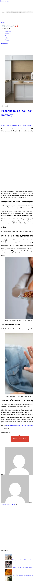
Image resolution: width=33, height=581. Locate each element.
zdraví (29, 125)
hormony (8, 125)
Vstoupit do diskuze (20, 439)
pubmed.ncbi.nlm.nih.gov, (14, 425)
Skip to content (4, 1)
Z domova (8, 34)
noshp (20, 125)
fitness (3, 125)
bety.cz (24, 425)
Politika (7, 40)
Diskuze (6, 432)
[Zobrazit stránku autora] (16, 504)
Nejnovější (8, 31)
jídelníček (15, 125)
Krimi (6, 38)
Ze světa (7, 36)
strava (24, 125)
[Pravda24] (9, 26)
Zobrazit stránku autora (8, 504)
